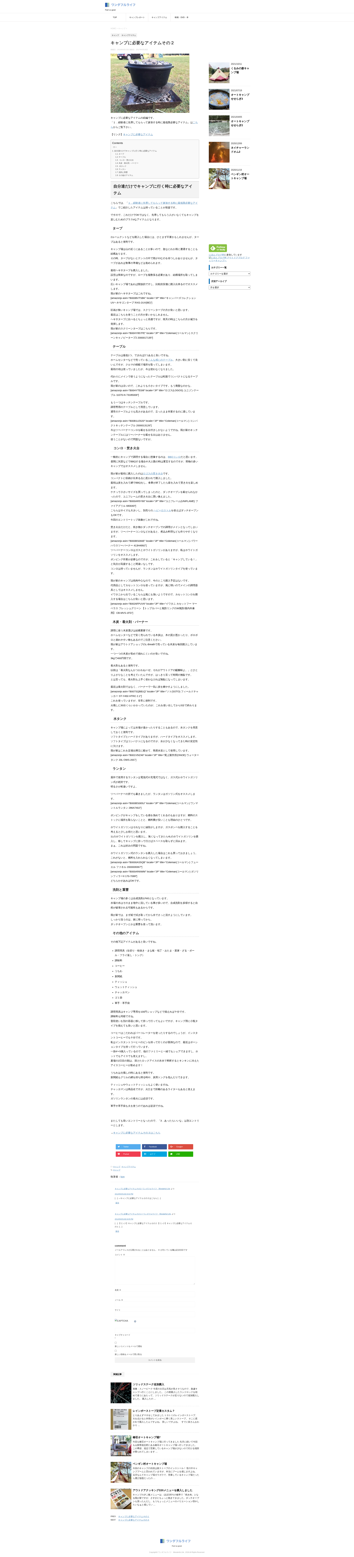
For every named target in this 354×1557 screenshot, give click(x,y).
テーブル (122, 157)
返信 (117, 1203)
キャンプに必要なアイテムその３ (133, 1520)
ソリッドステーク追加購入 (148, 1384)
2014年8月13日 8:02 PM (124, 1194)
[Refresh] (135, 1321)
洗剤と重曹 (123, 172)
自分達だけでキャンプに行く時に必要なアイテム (135, 151)
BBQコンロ (174, 457)
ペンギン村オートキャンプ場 (150, 1463)
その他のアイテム (126, 175)
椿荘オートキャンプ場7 (147, 1437)
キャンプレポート (137, 17)
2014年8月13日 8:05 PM (124, 1219)
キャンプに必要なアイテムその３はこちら (136, 1132)
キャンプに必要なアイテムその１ (133, 1516)
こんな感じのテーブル (160, 360)
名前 (118, 1290)
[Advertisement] (229, 40)
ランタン (122, 169)
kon (123, 1176)
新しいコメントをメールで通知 (128, 1346)
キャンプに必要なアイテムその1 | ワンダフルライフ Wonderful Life (142, 1189)
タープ (121, 154)
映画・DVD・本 (181, 17)
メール (119, 1300)
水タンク (122, 166)
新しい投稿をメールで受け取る (128, 1354)
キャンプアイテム (159, 17)
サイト (118, 1310)
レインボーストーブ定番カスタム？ (154, 1410)
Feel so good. (177, 1546)
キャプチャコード (122, 1335)
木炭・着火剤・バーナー (128, 163)
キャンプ (116, 1167)
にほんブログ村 (216, 255)
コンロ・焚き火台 (126, 160)
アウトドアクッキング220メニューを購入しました (162, 1490)
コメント (120, 1255)
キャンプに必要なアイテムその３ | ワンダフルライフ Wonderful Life (143, 1214)
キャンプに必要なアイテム (138, 134)
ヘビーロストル (162, 510)
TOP (115, 17)
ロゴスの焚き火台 (153, 473)
